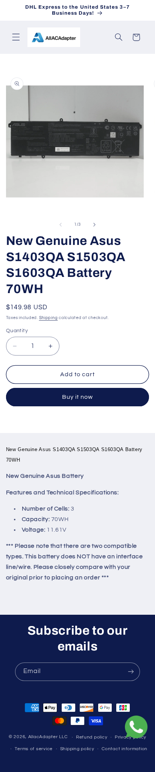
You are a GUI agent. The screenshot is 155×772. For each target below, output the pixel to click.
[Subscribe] (131, 672)
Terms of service (34, 749)
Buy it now (77, 397)
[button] (15, 37)
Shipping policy (77, 749)
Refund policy (92, 737)
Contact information (124, 749)
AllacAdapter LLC (48, 737)
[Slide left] (60, 224)
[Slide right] (94, 224)
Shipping (48, 318)
